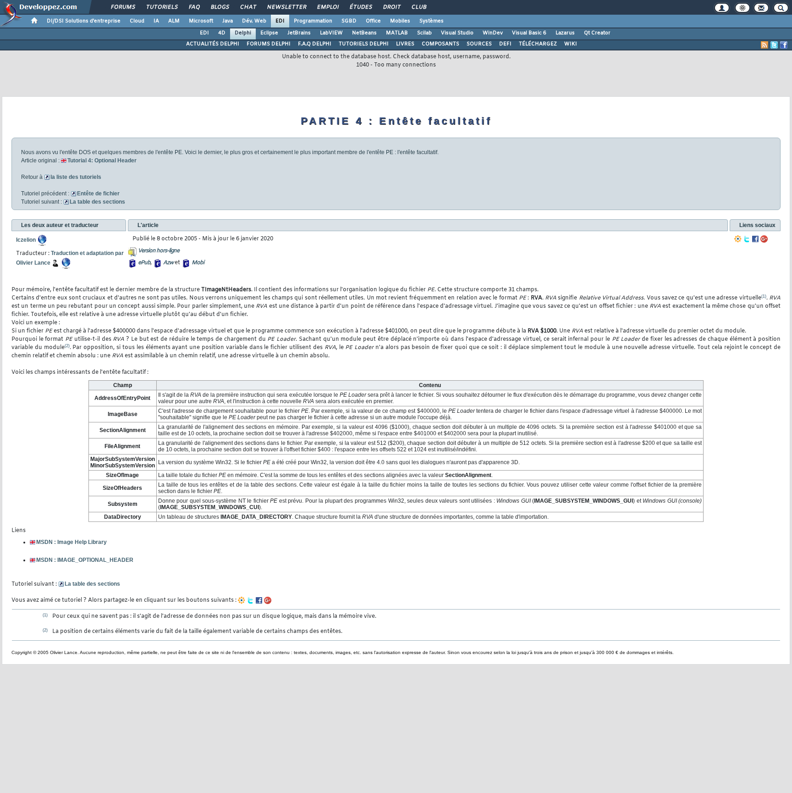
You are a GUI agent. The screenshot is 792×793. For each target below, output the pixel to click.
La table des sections (97, 202)
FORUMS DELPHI (269, 44)
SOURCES (479, 44)
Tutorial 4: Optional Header (102, 160)
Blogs (219, 7)
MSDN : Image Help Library (71, 542)
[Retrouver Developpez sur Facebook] (783, 45)
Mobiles (400, 21)
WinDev (493, 33)
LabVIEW (331, 33)
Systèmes (431, 21)
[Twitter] (746, 239)
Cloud (137, 21)
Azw (168, 262)
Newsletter (286, 7)
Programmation (313, 21)
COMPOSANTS (440, 44)
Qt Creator (597, 33)
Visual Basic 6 (529, 33)
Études (360, 7)
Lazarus (565, 33)
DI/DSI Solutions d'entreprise (84, 21)
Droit (391, 7)
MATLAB (397, 33)
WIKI (570, 44)
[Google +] (764, 239)
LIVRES (405, 44)
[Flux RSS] (764, 45)
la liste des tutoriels (75, 177)
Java (227, 21)
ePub (144, 262)
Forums (123, 7)
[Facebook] (755, 239)
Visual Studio (457, 33)
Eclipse (269, 33)
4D (222, 33)
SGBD (349, 21)
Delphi (243, 33)
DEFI (505, 44)
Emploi (327, 7)
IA (156, 21)
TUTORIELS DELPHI (364, 44)
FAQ (193, 7)
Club (418, 7)
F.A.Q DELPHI (314, 44)
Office (373, 21)
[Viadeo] (738, 239)
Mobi (198, 262)
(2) (67, 346)
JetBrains (299, 33)
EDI (280, 21)
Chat (248, 7)
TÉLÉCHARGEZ (538, 44)
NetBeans (364, 33)
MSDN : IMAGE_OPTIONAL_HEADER (84, 560)
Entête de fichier (98, 193)
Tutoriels (161, 7)
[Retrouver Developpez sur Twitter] (774, 45)
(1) (763, 296)
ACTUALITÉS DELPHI (212, 44)
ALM (174, 21)
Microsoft (201, 21)
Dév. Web (254, 21)
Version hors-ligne (158, 251)
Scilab (424, 33)
